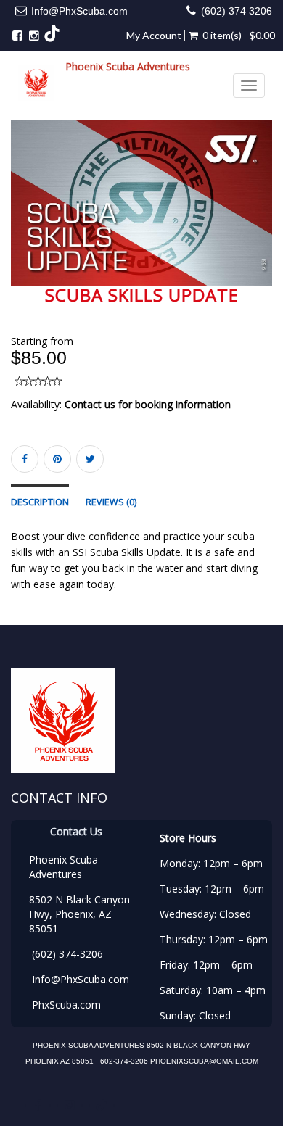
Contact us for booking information (148, 404)
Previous (21, 213)
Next (264, 213)
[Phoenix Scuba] (36, 83)
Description (40, 502)
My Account (153, 35)
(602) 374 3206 (236, 11)
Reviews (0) (111, 502)
